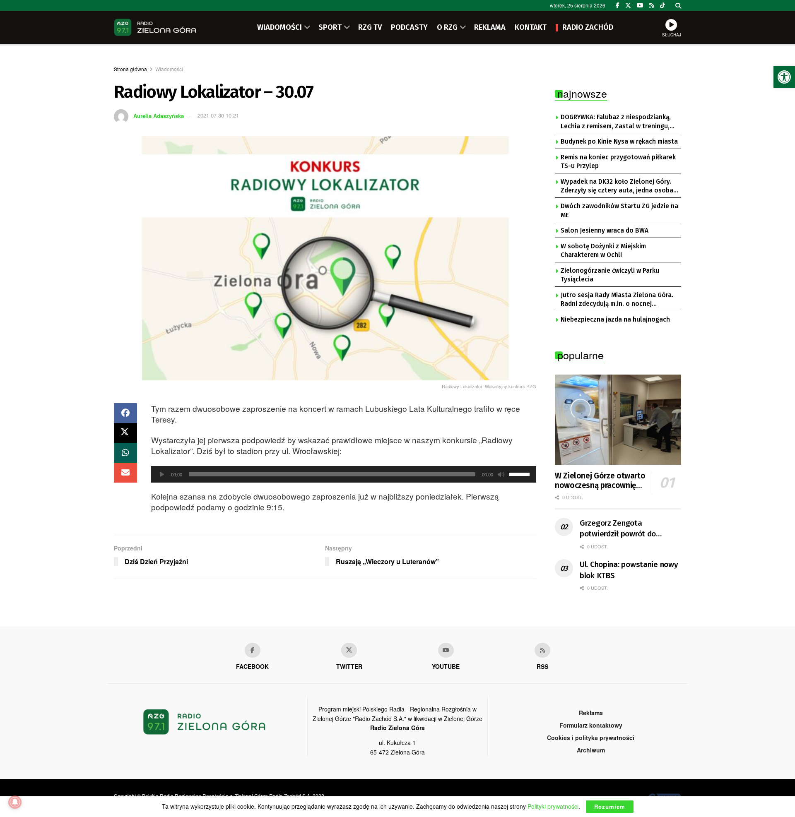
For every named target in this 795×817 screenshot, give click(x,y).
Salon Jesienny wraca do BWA (604, 230)
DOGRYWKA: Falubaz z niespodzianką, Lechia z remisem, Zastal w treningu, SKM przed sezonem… (616, 122)
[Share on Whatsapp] (125, 453)
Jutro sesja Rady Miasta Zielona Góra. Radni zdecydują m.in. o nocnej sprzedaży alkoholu (617, 300)
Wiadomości (169, 68)
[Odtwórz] (162, 474)
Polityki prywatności (553, 806)
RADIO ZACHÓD (587, 27)
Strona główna (130, 68)
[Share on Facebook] (125, 413)
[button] (784, 77)
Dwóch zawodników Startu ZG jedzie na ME (619, 210)
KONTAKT (531, 27)
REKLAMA (490, 27)
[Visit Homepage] (155, 27)
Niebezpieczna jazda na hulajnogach (615, 319)
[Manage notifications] (15, 802)
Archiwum (591, 750)
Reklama (591, 713)
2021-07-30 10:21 (218, 115)
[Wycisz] (501, 474)
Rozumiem (609, 806)
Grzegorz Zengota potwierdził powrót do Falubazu (618, 529)
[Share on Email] (125, 473)
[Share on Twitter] (125, 433)
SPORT (330, 27)
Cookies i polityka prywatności (590, 737)
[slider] (520, 473)
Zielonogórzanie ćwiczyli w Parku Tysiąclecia (610, 275)
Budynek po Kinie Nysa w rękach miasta (619, 141)
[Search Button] (678, 5)
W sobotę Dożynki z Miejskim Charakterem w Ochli (603, 251)
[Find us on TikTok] (662, 5)
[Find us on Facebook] (617, 5)
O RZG (447, 27)
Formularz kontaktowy (590, 725)
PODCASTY (409, 27)
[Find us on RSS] (651, 5)
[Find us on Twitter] (628, 5)
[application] (343, 474)
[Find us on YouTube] (640, 5)
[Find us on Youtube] (446, 650)
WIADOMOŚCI (279, 27)
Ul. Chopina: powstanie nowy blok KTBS (629, 570)
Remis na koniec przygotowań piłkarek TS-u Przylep (618, 162)
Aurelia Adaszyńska (158, 115)
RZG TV (370, 27)
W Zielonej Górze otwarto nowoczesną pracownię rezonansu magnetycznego (600, 481)
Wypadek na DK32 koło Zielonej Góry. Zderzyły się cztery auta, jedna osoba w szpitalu (617, 186)
